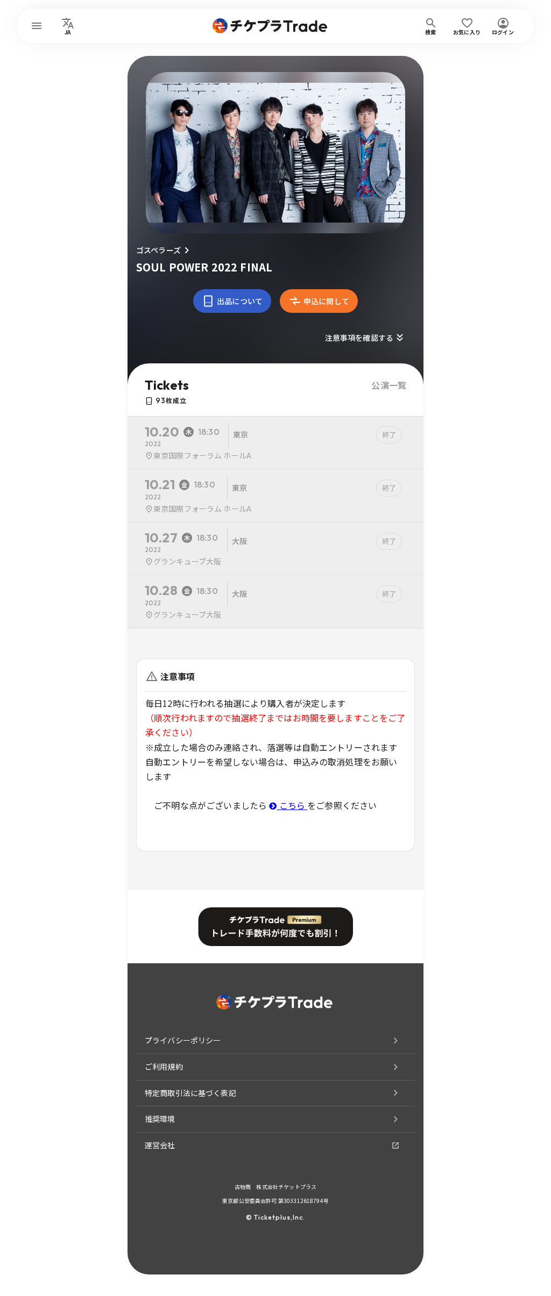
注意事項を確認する (359, 337)
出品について (240, 301)
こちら (292, 805)
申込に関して (326, 301)
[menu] (37, 26)
